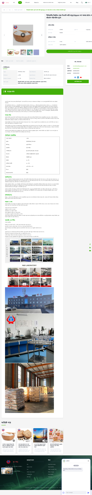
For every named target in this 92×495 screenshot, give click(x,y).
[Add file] (64, 492)
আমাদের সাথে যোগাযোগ (31, 472)
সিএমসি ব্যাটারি (50, 474)
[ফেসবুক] (90, 244)
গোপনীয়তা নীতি (29, 474)
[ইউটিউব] (90, 250)
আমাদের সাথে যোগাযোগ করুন (48, 2)
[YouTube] (81, 77)
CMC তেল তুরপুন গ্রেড (52, 469)
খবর (70, 2)
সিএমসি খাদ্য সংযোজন (51, 464)
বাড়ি (14, 2)
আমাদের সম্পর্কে (29, 467)
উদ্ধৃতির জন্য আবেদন (61, 2)
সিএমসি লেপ (50, 476)
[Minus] (88, 461)
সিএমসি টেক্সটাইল (51, 467)
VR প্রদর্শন (27, 2)
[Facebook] (75, 77)
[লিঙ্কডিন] (90, 247)
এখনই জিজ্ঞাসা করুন (78, 81)
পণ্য (20, 2)
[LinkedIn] (78, 77)
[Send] (88, 492)
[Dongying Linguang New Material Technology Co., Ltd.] (6, 2)
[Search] (81, 2)
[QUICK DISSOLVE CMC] (23, 35)
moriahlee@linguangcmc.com (79, 66)
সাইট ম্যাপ (28, 476)
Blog (77, 2)
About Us (36, 2)
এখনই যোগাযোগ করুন (8, 451)
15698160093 (76, 68)
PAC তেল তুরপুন (51, 472)
